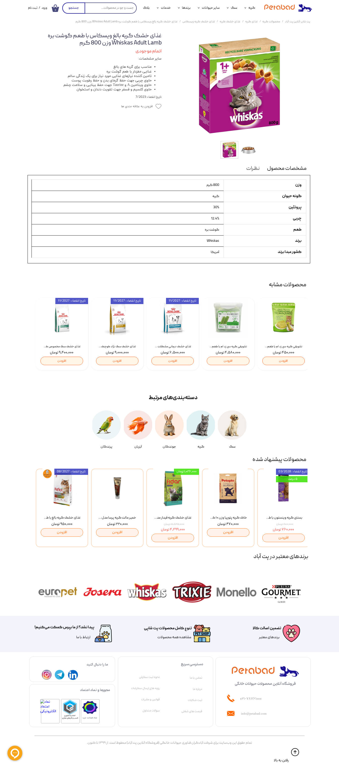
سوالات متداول (151, 711)
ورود (44, 8)
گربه (251, 7)
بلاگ (146, 7)
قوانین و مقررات (150, 699)
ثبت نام (32, 8)
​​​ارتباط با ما (83, 637)
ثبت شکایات (195, 700)
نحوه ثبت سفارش (149, 677)
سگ (234, 7)
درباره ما (197, 689)
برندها (186, 7)
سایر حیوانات (211, 7)
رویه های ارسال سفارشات (145, 688)
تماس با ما (196, 678)
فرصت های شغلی (191, 711)
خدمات (166, 7)
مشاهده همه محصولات (174, 637)
